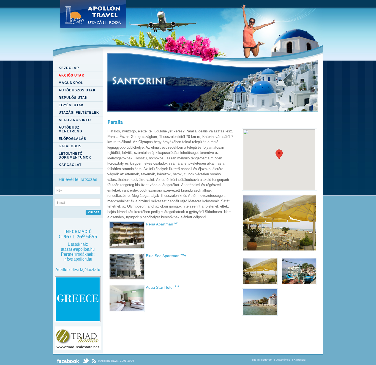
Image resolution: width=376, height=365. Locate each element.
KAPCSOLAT (70, 165)
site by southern (262, 359)
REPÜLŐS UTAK (73, 98)
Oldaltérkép (283, 359)
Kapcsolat (300, 359)
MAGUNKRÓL (71, 83)
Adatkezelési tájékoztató (77, 269)
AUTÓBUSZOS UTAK (77, 90)
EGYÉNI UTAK (71, 105)
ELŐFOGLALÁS (72, 139)
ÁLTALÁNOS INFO (75, 120)
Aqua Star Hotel (162, 287)
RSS (94, 360)
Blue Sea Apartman (166, 256)
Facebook (68, 360)
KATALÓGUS (70, 146)
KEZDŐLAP (69, 68)
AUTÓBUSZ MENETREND (70, 129)
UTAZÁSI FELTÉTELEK (79, 113)
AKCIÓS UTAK (72, 75)
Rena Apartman (163, 224)
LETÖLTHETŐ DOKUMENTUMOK (75, 155)
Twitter (86, 360)
